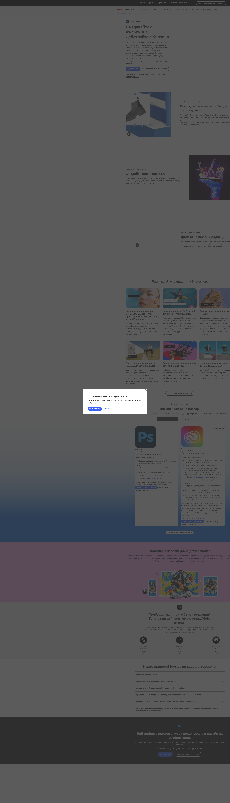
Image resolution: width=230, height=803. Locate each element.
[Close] (146, 390)
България (107, 409)
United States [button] (96, 409)
